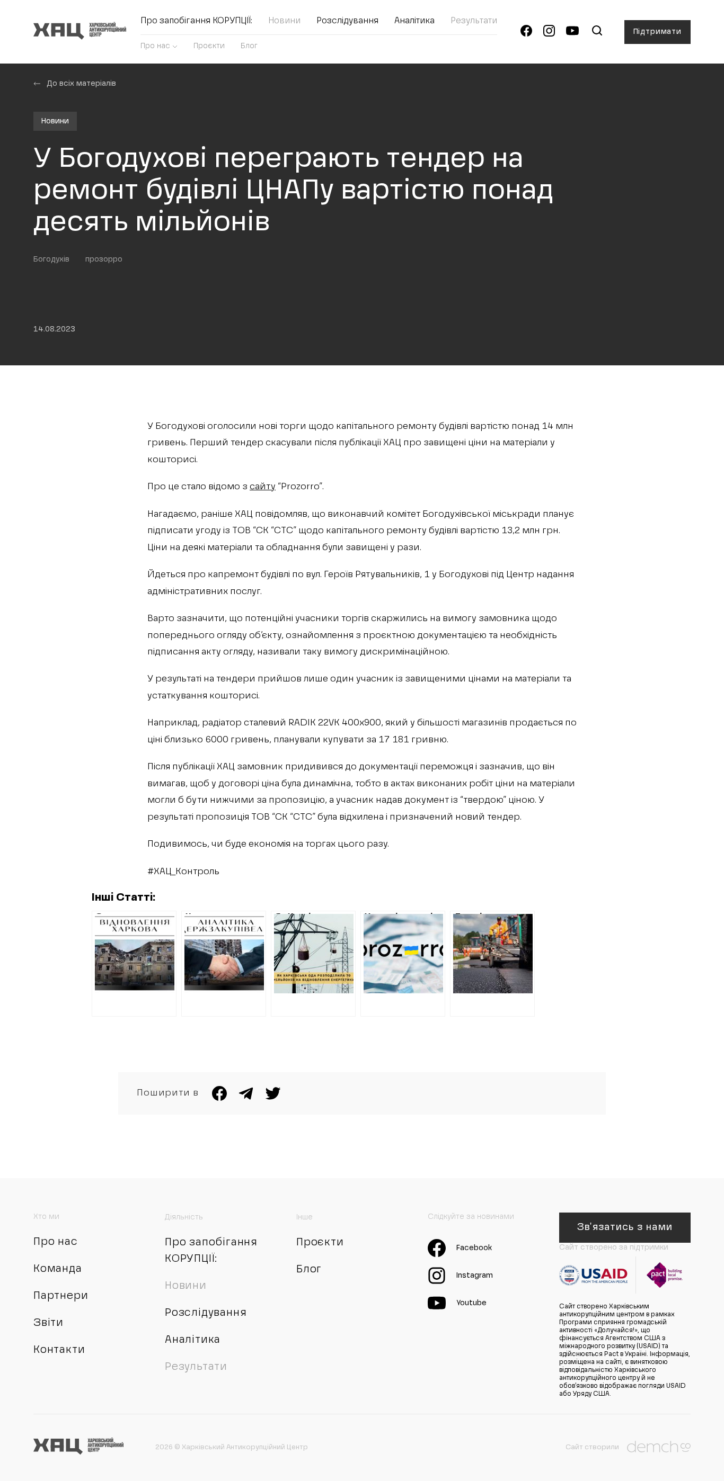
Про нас (155, 46)
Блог (249, 46)
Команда (57, 1269)
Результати (474, 21)
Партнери (60, 1296)
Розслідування (347, 21)
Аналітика (414, 21)
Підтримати (657, 31)
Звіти (48, 1323)
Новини (284, 21)
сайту (263, 486)
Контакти (59, 1350)
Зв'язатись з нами (624, 1227)
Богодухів (51, 259)
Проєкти (209, 46)
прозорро (103, 259)
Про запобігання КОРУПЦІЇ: (196, 21)
